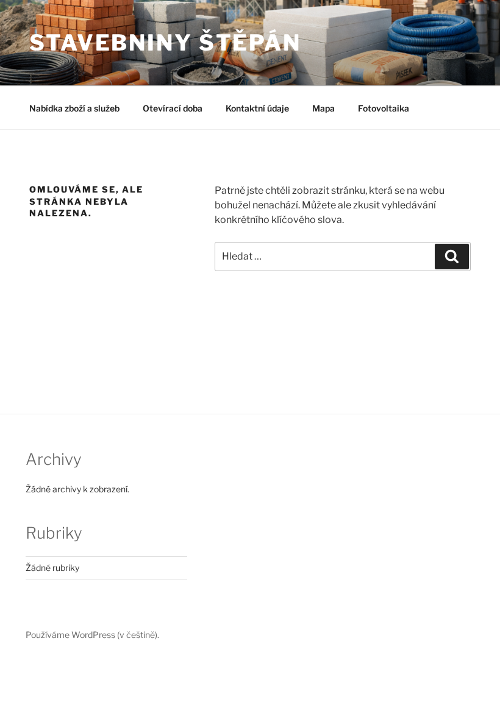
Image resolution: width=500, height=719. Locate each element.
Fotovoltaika (383, 108)
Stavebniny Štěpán (165, 42)
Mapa (323, 108)
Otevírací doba (172, 108)
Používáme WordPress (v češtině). (92, 634)
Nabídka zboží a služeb (74, 108)
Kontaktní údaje (257, 108)
